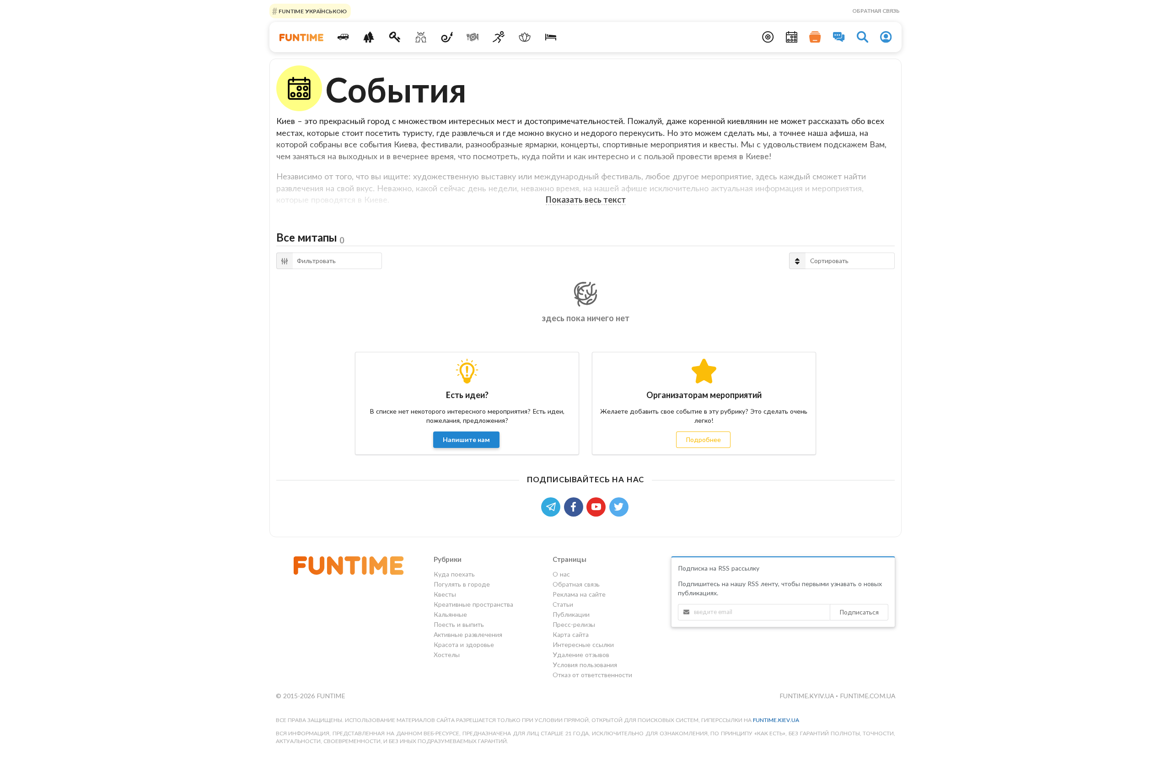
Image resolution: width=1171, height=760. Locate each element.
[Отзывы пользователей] (838, 37)
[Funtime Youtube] (597, 506)
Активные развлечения (468, 634)
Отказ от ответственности (592, 675)
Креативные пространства (473, 604)
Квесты (445, 594)
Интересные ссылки (583, 644)
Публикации (571, 614)
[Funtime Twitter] (619, 506)
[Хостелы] (550, 37)
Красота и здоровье (464, 644)
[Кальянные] (446, 37)
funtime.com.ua (867, 696)
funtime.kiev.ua (776, 720)
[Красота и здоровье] (524, 37)
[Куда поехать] (343, 37)
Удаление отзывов (581, 654)
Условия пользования (585, 664)
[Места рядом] (768, 37)
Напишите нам (466, 439)
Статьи (563, 604)
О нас (561, 574)
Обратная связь (876, 10)
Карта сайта (571, 634)
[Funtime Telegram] (552, 506)
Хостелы (447, 654)
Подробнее (703, 439)
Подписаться (859, 612)
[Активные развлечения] (498, 37)
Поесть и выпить (459, 624)
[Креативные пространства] (421, 37)
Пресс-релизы (574, 624)
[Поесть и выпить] (472, 37)
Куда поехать (454, 574)
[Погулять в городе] (369, 37)
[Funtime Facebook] (575, 506)
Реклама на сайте (579, 594)
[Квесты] (395, 37)
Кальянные (450, 614)
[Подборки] (815, 37)
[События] (791, 37)
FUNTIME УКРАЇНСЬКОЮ (312, 10)
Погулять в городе (462, 584)
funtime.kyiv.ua (807, 696)
